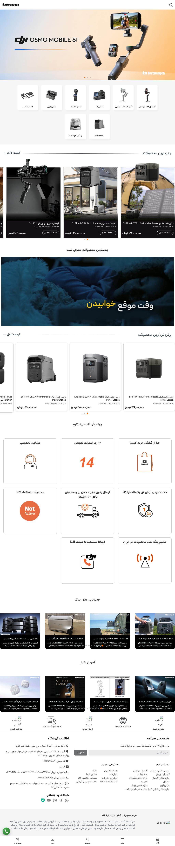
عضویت (80, 752)
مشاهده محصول (165, 232)
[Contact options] (6, 831)
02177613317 (27, 772)
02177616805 (12, 772)
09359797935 (42, 772)
